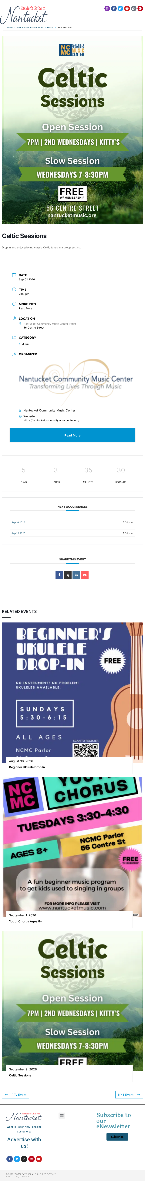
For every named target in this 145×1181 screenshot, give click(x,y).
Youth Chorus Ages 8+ (25, 921)
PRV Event (19, 1095)
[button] (62, 1116)
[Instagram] (107, 8)
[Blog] (134, 8)
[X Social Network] (68, 575)
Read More (25, 308)
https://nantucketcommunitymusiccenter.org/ (51, 420)
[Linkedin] (76, 575)
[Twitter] (120, 8)
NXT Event (125, 1095)
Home (9, 27)
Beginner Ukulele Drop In (27, 767)
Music (50, 27)
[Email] (85, 575)
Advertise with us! (24, 1142)
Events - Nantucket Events (30, 27)
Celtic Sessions (20, 1075)
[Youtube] (127, 8)
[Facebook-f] (114, 8)
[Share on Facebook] (59, 575)
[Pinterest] (140, 8)
